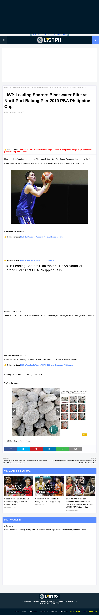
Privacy (54, 611)
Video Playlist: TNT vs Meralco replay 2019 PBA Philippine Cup (47, 500)
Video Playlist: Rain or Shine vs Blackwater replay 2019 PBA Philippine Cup (16, 501)
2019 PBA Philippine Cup (18, 87)
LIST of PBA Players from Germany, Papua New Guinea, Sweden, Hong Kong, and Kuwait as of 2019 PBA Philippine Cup (80, 503)
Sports (28, 441)
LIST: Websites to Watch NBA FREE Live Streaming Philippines (46, 365)
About (24, 611)
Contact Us (44, 611)
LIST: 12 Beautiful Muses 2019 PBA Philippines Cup (42, 237)
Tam (7, 112)
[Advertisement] (49, 17)
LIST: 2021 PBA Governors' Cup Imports (37, 260)
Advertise (33, 611)
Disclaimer (64, 611)
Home (6, 87)
